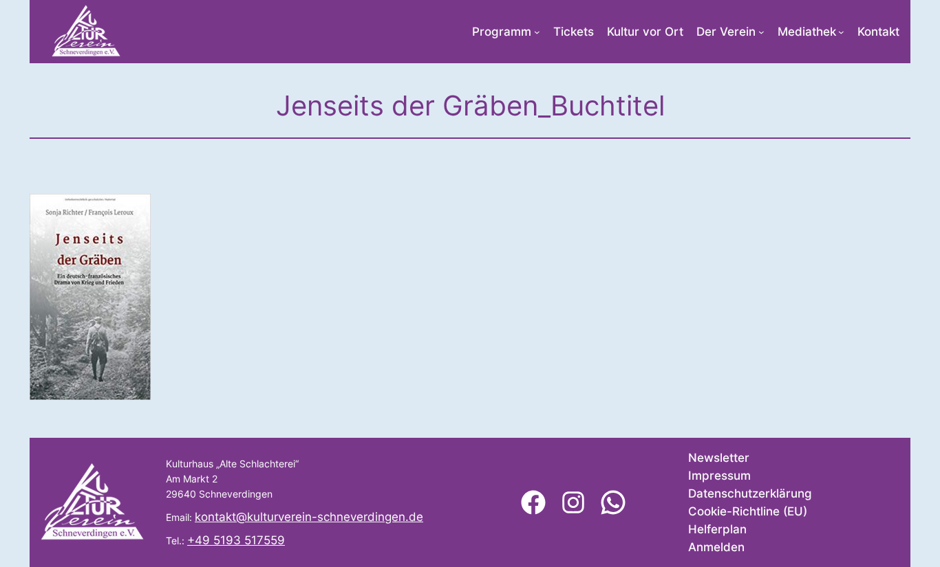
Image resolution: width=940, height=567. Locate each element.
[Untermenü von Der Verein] (761, 32)
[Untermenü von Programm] (537, 32)
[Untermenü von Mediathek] (841, 32)
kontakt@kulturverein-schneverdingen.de (309, 517)
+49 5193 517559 (236, 540)
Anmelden (716, 547)
